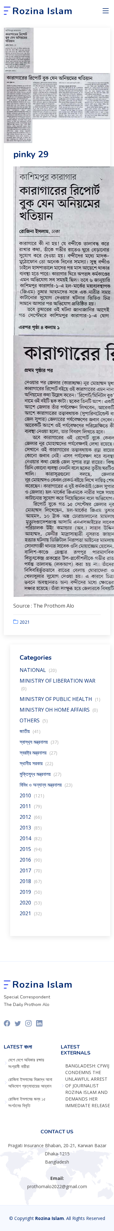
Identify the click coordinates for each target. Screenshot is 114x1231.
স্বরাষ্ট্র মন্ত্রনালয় (38, 752)
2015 (31, 849)
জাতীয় (30, 731)
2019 (31, 891)
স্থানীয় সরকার (36, 763)
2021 (25, 622)
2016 (31, 859)
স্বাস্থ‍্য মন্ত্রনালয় (39, 741)
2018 (31, 881)
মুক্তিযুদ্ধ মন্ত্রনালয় (40, 774)
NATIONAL (38, 670)
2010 (32, 795)
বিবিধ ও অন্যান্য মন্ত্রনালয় (46, 784)
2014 (31, 838)
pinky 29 (31, 154)
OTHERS (34, 720)
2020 (31, 902)
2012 (31, 816)
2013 (31, 827)
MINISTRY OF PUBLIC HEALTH (60, 699)
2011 (31, 806)
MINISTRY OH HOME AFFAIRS (59, 709)
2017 (31, 870)
